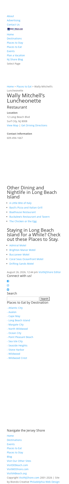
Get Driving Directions (34, 125)
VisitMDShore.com (17, 469)
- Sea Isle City (15, 341)
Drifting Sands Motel (21, 263)
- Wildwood (13, 353)
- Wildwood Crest (17, 358)
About (10, 16)
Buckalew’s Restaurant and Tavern (29, 216)
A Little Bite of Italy (20, 203)
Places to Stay (15, 42)
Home (10, 34)
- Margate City (15, 324)
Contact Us (13, 24)
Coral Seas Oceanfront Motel (26, 259)
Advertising (13, 20)
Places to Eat (14, 47)
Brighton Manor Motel (22, 250)
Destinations (14, 38)
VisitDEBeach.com (17, 465)
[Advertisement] (33, 162)
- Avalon (11, 312)
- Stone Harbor (15, 349)
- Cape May (13, 316)
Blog (9, 456)
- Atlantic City (15, 307)
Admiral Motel (17, 245)
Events (11, 51)
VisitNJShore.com (29, 477)
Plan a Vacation (16, 55)
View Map (12, 125)
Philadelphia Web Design (45, 481)
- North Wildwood (17, 328)
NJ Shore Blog (15, 59)
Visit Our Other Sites (19, 461)
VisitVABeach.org (17, 473)
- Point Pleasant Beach (20, 337)
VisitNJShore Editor (50, 272)
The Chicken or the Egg (23, 221)
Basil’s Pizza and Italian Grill (25, 207)
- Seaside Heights (17, 345)
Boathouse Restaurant (22, 212)
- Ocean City (14, 333)
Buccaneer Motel (19, 254)
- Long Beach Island (18, 320)
